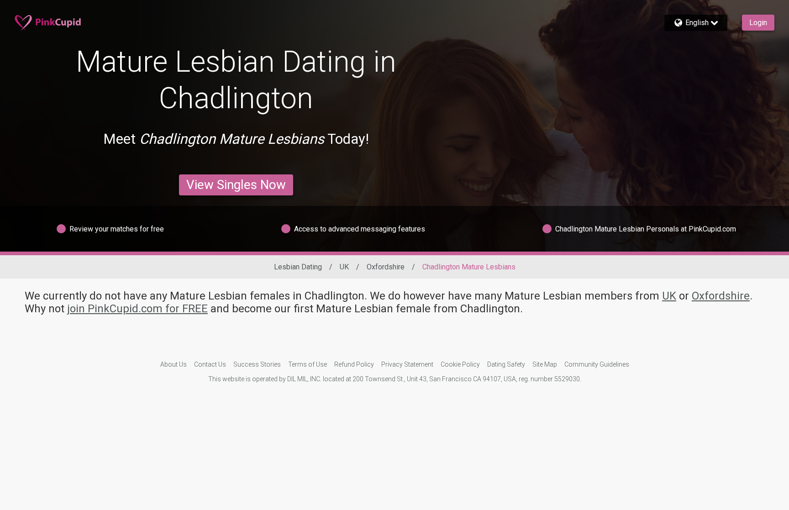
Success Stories (257, 364)
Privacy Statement (407, 364)
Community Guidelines (596, 364)
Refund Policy (354, 364)
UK (344, 267)
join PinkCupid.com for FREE (137, 308)
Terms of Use (307, 364)
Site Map (544, 364)
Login (758, 22)
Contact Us (210, 364)
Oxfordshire (386, 267)
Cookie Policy (460, 364)
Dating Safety (506, 364)
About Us (173, 364)
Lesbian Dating (298, 267)
